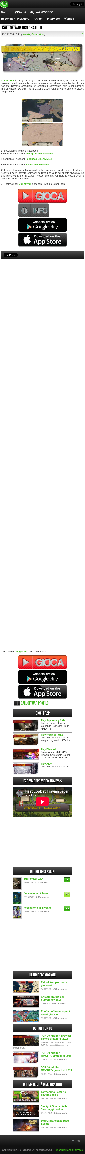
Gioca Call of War (42, 662)
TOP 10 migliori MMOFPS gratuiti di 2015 (56, 1054)
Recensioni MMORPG (15, 18)
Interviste (53, 18)
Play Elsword (48, 749)
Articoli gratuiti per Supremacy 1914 (52, 998)
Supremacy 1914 (34, 878)
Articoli (38, 18)
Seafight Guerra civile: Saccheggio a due (54, 1108)
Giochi (21, 12)
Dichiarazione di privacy (69, 1150)
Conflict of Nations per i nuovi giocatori (55, 1013)
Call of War (7, 80)
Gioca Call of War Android (42, 677)
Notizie (5, 12)
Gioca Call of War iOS (42, 692)
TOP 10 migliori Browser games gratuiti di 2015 (56, 1037)
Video (70, 18)
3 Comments (42, 911)
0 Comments (42, 897)
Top (78, 1140)
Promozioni (8, 25)
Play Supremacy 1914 (53, 720)
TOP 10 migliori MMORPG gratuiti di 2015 (56, 1069)
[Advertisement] (42, 445)
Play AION (46, 763)
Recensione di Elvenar (37, 907)
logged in (21, 651)
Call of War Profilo (35, 703)
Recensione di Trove (36, 893)
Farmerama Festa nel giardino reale (54, 1093)
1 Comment (42, 882)
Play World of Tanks (52, 734)
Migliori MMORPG (41, 12)
